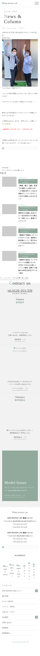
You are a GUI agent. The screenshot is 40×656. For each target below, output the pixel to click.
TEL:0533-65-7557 (20, 539)
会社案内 (5, 617)
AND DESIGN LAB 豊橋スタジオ (20, 518)
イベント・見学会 (8, 606)
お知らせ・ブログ (8, 612)
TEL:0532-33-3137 (20, 524)
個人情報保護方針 (20, 555)
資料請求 (5, 628)
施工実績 (5, 596)
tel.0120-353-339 (20, 290)
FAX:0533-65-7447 (20, 542)
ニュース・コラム (11, 28)
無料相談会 (6, 633)
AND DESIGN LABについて (12, 591)
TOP (3, 28)
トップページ (7, 585)
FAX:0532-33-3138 (20, 527)
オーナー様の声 (7, 601)
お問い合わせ (7, 622)
